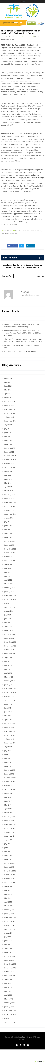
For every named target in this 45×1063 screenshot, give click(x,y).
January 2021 (9, 638)
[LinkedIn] (20, 1045)
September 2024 (10, 467)
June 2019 (8, 712)
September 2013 (10, 976)
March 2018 (8, 766)
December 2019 (10, 688)
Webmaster (16, 37)
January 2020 (9, 685)
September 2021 (10, 607)
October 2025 (9, 417)
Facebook (13, 246)
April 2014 (8, 948)
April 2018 (8, 762)
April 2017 (8, 809)
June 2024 (8, 479)
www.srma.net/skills (11, 161)
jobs (31, 231)
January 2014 (9, 960)
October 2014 (9, 925)
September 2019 (10, 700)
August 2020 (8, 657)
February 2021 (9, 634)
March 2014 (8, 952)
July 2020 (7, 661)
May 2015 (7, 898)
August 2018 (8, 747)
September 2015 (10, 882)
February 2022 (9, 588)
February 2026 (9, 401)
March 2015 (8, 906)
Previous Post (7, 276)
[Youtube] (28, 1045)
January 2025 (9, 452)
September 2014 (10, 929)
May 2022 (7, 576)
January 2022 (9, 592)
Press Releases (7, 231)
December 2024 (10, 456)
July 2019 (7, 708)
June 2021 (8, 619)
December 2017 (10, 778)
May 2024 (7, 483)
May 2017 (7, 805)
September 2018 (10, 743)
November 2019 (10, 692)
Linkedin (31, 246)
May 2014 (7, 945)
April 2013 (8, 995)
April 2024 (8, 487)
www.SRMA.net (20, 222)
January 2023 (9, 545)
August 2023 (8, 518)
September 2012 (10, 1022)
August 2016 (8, 840)
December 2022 (10, 549)
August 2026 (8, 378)
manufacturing (37, 231)
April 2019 (8, 720)
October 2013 (9, 972)
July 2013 (7, 983)
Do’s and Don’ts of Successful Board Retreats (20, 351)
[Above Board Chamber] (22, 11)
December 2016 (10, 824)
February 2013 (9, 1003)
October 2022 (9, 557)
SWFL (16, 233)
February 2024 (9, 495)
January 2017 (9, 820)
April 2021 (8, 626)
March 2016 (8, 859)
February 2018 (9, 770)
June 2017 (8, 801)
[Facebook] (17, 1045)
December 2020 (10, 642)
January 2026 (9, 405)
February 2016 (9, 863)
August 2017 (8, 793)
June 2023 (8, 526)
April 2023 (8, 533)
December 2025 (10, 409)
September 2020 (10, 654)
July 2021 (7, 615)
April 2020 (8, 673)
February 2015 (9, 910)
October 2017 (9, 785)
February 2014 (9, 956)
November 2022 (10, 553)
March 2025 (8, 444)
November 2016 (10, 828)
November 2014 (10, 921)
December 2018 (10, 731)
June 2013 (8, 987)
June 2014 (8, 941)
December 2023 (10, 502)
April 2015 (8, 902)
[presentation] (39, 258)
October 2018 (9, 739)
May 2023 (7, 529)
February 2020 (9, 681)
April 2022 (8, 580)
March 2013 (8, 999)
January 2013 (9, 1007)
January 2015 (9, 913)
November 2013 (10, 968)
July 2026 (7, 382)
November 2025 (10, 413)
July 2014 (7, 937)
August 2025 (8, 425)
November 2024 (10, 460)
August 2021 (8, 611)
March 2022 (8, 584)
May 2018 (7, 758)
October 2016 (9, 832)
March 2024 (8, 491)
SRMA (12, 233)
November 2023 (10, 506)
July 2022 (7, 568)
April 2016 (8, 855)
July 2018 (7, 751)
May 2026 (7, 390)
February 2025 (9, 448)
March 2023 (8, 537)
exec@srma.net (11, 224)
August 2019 (8, 704)
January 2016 (9, 867)
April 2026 (8, 394)
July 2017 (7, 797)
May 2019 (7, 716)
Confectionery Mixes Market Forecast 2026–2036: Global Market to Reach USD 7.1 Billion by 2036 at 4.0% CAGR (22, 333)
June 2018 (8, 754)
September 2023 (10, 514)
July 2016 (7, 844)
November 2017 (10, 782)
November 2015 (10, 875)
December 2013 (10, 964)
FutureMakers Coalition (22, 231)
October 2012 (9, 1018)
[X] (24, 1045)
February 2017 (9, 817)
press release (5, 233)
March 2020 (8, 677)
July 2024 (7, 475)
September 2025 (10, 421)
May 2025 (7, 436)
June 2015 (8, 894)
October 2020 (9, 650)
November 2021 (10, 599)
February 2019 (9, 723)
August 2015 (8, 886)
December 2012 (10, 1010)
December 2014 (10, 917)
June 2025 (8, 432)
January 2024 (9, 498)
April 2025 (8, 440)
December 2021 (10, 595)
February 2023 (9, 541)
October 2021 (9, 603)
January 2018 (9, 774)
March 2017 (8, 813)
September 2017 (10, 789)
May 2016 (7, 851)
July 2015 (7, 890)
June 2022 (8, 572)
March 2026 (8, 398)
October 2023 (9, 510)
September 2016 (10, 836)
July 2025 (7, 429)
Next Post (40, 276)
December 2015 (10, 871)
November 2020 (10, 646)
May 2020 (7, 669)
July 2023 (7, 522)
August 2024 (8, 471)
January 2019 (9, 727)
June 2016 (8, 848)
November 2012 (10, 1014)
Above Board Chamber (25, 1037)
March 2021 (8, 630)
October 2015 (9, 879)
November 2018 (10, 735)
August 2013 (8, 979)
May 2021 (7, 623)
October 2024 (9, 464)
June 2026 (8, 386)
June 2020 (8, 665)
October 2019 (9, 696)
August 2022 (8, 564)
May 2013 (7, 991)
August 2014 (8, 933)
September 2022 (10, 560)
